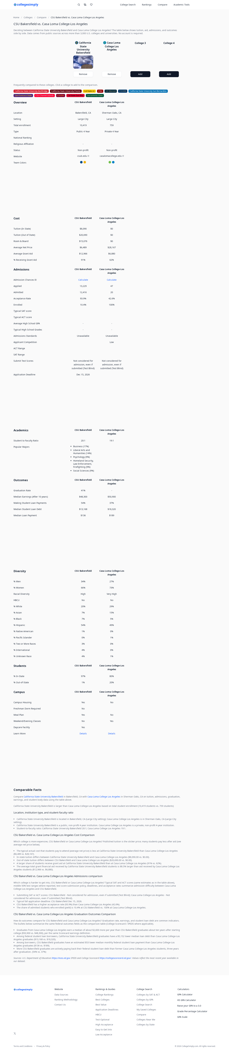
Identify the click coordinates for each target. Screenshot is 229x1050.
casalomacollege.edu (111, 155)
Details (83, 733)
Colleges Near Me (146, 1019)
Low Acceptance (103, 1034)
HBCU (98, 1014)
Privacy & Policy (43, 1046)
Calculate (83, 279)
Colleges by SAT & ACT (148, 994)
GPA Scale (182, 1016)
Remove (83, 74)
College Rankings (104, 994)
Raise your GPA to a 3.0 (189, 1005)
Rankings (147, 4)
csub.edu (82, 155)
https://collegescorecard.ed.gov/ (115, 958)
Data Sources (61, 994)
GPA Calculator (185, 994)
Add (140, 74)
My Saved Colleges (146, 1009)
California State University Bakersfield (43, 796)
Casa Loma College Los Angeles (104, 796)
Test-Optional (102, 1019)
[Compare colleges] (85, 5)
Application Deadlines (106, 1009)
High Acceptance (104, 1024)
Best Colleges (102, 999)
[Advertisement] (97, 190)
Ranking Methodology (66, 999)
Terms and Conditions (23, 1046)
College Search (144, 1004)
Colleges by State (146, 1024)
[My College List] (91, 5)
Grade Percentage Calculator (192, 1011)
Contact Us (60, 1004)
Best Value (100, 1004)
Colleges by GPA (145, 999)
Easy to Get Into (103, 1029)
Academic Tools (182, 4)
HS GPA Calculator (186, 1000)
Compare (162, 4)
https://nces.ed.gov (61, 958)
